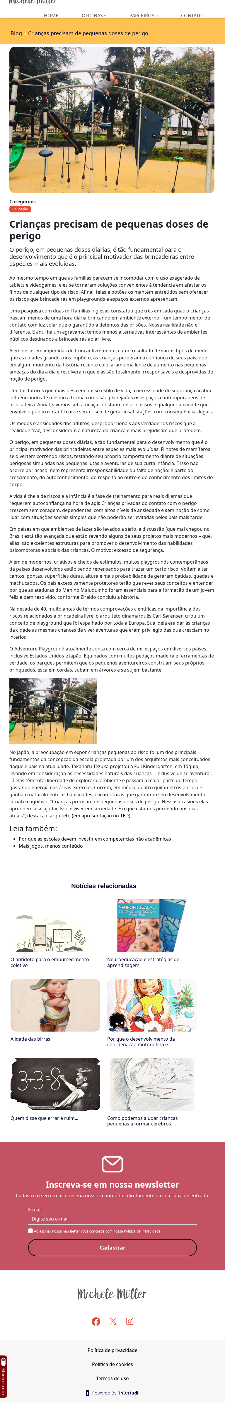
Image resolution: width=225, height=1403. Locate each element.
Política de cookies (112, 1364)
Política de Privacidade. (142, 1231)
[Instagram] (129, 1321)
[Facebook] (96, 1321)
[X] (113, 1321)
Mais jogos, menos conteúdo (51, 846)
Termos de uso (112, 1378)
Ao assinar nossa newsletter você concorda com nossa (97, 1231)
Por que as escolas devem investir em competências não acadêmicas (95, 839)
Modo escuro (3, 1381)
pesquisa (31, 310)
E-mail (35, 1209)
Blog (16, 33)
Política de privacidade (112, 1350)
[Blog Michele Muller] (112, 1293)
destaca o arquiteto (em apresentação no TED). (79, 815)
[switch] (3, 1362)
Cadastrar (112, 1247)
